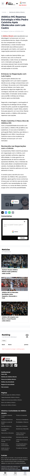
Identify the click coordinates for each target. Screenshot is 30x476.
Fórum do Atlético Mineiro (8, 379)
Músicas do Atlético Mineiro (8, 405)
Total (4, 340)
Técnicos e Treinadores (22, 419)
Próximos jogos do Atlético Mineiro (10, 395)
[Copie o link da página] (13, 212)
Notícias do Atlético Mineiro (9, 377)
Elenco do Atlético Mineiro (8, 402)
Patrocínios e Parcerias (7, 433)
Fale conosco (5, 387)
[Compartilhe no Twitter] (2, 212)
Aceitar (26, 468)
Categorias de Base (6, 437)
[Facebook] (11, 365)
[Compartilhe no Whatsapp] (9, 212)
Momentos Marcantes (22, 437)
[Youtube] (2, 365)
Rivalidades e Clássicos (22, 422)
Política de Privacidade (14, 469)
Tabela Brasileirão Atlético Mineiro (10, 397)
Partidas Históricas (6, 426)
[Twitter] (15, 365)
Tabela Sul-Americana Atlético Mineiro (11, 400)
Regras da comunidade (7, 384)
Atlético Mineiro (8, 36)
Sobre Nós (4, 374)
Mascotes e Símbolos (21, 426)
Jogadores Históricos (7, 419)
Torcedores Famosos (21, 448)
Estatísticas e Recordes (22, 429)
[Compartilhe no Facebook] (6, 212)
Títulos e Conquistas (21, 415)
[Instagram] (7, 365)
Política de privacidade (7, 382)
